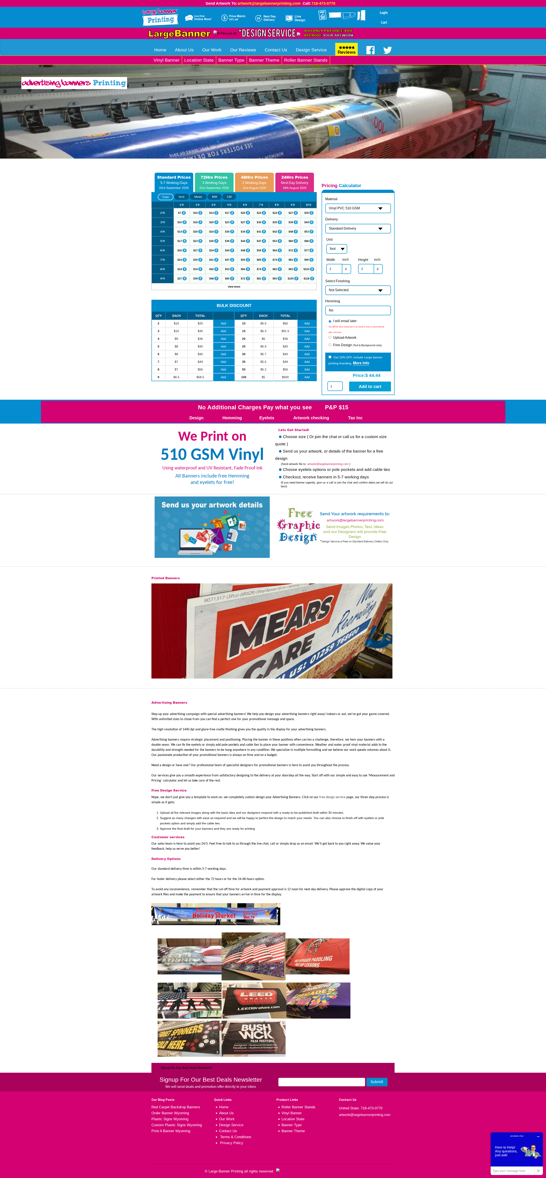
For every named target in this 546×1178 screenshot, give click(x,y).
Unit (329, 239)
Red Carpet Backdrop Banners (175, 1107)
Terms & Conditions (235, 1137)
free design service (332, 797)
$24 (259, 212)
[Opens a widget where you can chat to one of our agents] (517, 1154)
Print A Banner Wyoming (170, 1131)
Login (384, 13)
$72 (291, 250)
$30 (306, 212)
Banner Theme (264, 60)
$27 (291, 212)
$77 (306, 250)
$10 (195, 212)
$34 (243, 231)
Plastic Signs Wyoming (169, 1119)
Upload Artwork (344, 337)
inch (345, 259)
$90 (306, 259)
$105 (291, 278)
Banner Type (231, 60)
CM (229, 196)
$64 (275, 250)
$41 (259, 231)
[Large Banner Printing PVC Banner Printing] (162, 16)
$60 (291, 241)
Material (331, 199)
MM (214, 196)
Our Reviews (243, 49)
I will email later (345, 321)
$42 (275, 231)
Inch (181, 196)
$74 (275, 259)
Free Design (357, 345)
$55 (259, 250)
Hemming (332, 301)
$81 (291, 259)
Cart (384, 23)
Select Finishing (337, 281)
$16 (195, 222)
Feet (166, 197)
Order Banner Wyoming (170, 1113)
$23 (227, 222)
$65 (259, 259)
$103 (306, 269)
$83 (275, 269)
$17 (227, 212)
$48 (291, 231)
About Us (184, 49)
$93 (291, 269)
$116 (306, 278)
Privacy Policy (231, 1143)
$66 (306, 241)
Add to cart (370, 386)
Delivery (331, 219)
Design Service (311, 49)
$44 (306, 222)
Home (160, 49)
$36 (227, 241)
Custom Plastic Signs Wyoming (176, 1125)
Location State (199, 60)
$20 (243, 212)
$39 (291, 222)
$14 (211, 212)
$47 (259, 241)
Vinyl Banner (167, 60)
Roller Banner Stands (306, 60)
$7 (179, 212)
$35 (275, 222)
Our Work (212, 49)
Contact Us (276, 49)
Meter (198, 196)
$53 (306, 231)
